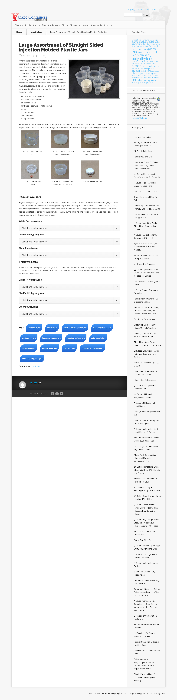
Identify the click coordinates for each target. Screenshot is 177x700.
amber (134, 40)
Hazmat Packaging (142, 137)
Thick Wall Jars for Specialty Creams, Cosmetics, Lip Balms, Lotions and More (146, 310)
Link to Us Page (140, 118)
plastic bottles (148, 66)
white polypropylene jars (32, 358)
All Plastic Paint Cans (143, 151)
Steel (27, 25)
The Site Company (109, 693)
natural (145, 63)
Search (107, 25)
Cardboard (53, 25)
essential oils (156, 44)
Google (52, 394)
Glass (35, 25)
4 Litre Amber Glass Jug (144, 264)
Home (19, 32)
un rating (147, 81)
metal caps (138, 63)
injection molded (139, 61)
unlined (156, 78)
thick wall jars (69, 348)
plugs (148, 74)
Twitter (61, 394)
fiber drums (140, 46)
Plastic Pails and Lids (143, 157)
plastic (136, 66)
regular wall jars (28, 348)
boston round (143, 40)
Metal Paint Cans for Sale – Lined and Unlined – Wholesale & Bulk (146, 458)
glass (134, 49)
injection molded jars (76, 338)
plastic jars (36, 32)
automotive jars (34, 328)
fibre (146, 46)
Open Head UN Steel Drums (146, 191)
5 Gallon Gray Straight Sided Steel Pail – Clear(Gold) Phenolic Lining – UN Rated (146, 523)
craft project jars (29, 338)
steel (138, 75)
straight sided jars (49, 348)
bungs (152, 40)
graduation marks (143, 52)
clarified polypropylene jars (75, 328)
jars (148, 61)
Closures (74, 25)
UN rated (137, 80)
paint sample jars (98, 338)
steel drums (147, 75)
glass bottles (142, 49)
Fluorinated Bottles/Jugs (145, 380)
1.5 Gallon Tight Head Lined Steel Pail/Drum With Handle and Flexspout (147, 470)
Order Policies (150, 9)
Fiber (64, 25)
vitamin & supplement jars (92, 348)
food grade (154, 46)
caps (156, 40)
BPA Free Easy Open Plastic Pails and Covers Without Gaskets (146, 354)
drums (149, 44)
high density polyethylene (142, 57)
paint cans (151, 63)
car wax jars (52, 328)
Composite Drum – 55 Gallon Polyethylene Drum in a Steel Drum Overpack (147, 592)
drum (144, 44)
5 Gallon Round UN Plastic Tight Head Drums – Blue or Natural (146, 226)
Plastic (18, 25)
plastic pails (139, 73)
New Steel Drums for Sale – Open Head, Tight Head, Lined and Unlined (146, 165)
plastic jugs (155, 71)
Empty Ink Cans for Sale (144, 319)
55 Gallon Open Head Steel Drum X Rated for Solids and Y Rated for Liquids (146, 272)
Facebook (57, 394)
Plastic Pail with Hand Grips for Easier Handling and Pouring (146, 677)
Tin (43, 25)
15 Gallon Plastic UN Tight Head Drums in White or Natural (145, 246)
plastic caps (143, 69)
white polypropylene (143, 82)
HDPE (154, 52)
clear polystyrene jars (102, 328)
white (153, 80)
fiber (134, 46)
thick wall (139, 78)
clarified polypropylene (144, 42)
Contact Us (96, 25)
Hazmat (85, 25)
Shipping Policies (135, 9)
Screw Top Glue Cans (143, 540)
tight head (148, 78)
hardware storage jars (51, 338)
